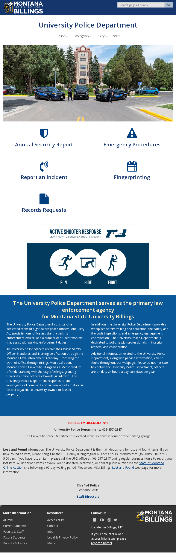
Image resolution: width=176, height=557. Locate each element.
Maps (51, 543)
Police (61, 36)
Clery (101, 36)
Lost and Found (123, 467)
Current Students (15, 526)
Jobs (50, 531)
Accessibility (55, 520)
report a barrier (101, 543)
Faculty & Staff (13, 531)
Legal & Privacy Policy (62, 537)
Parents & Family (15, 543)
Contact (52, 526)
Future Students (14, 537)
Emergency (82, 36)
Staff (116, 36)
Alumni (8, 520)
